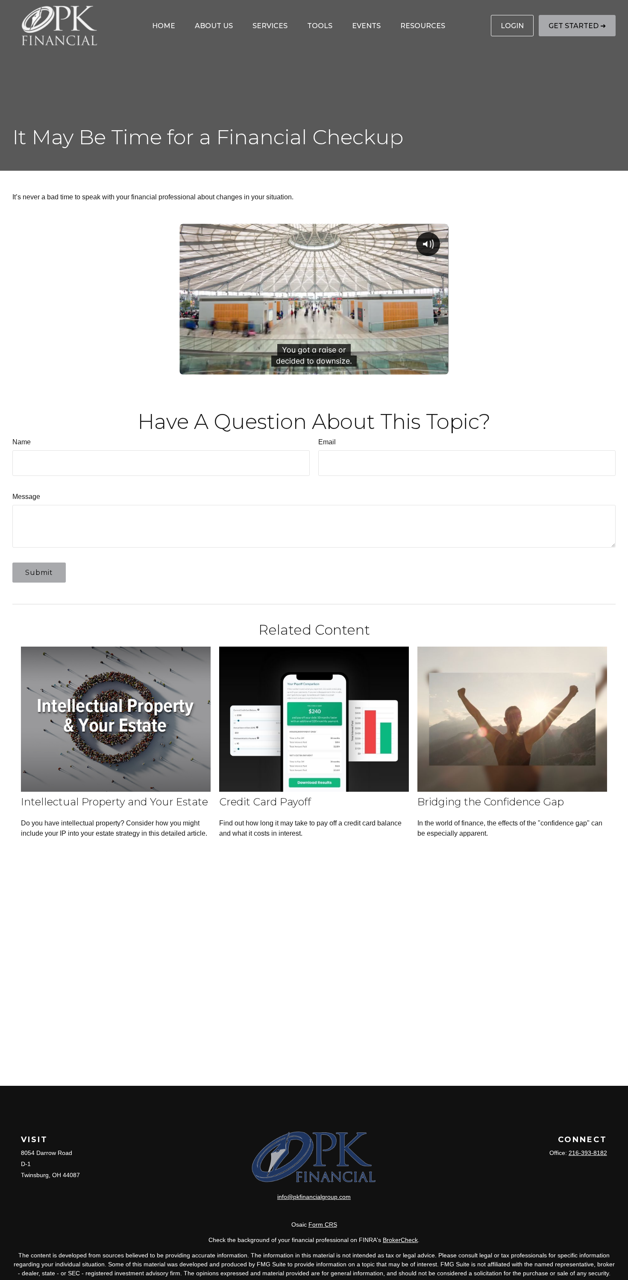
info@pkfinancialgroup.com (314, 1196)
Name (21, 442)
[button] (164, 25)
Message (26, 496)
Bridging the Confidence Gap (490, 802)
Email (327, 442)
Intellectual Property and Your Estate (114, 802)
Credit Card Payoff (265, 802)
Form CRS (322, 1224)
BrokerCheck (400, 1239)
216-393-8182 (588, 1152)
